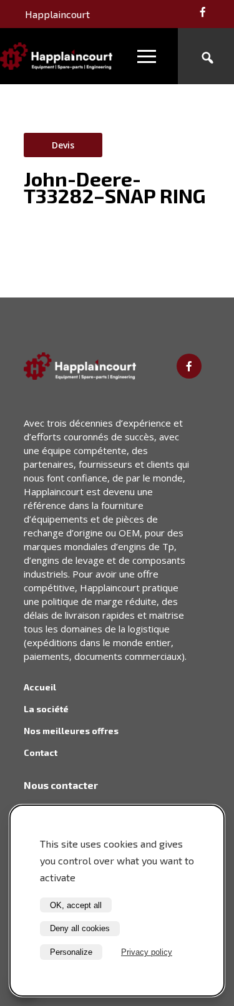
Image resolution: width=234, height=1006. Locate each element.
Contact (40, 752)
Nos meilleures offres (71, 730)
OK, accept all (76, 905)
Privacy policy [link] (146, 952)
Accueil (40, 687)
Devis (63, 145)
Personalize (71, 952)
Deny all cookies (80, 928)
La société (46, 709)
